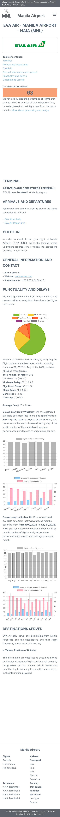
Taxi (32, 767)
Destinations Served (13, 79)
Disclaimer (34, 811)
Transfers (35, 779)
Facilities (34, 790)
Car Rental (35, 786)
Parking (34, 783)
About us (51, 811)
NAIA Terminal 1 (11, 786)
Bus (32, 764)
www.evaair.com (23, 276)
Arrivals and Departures (15, 64)
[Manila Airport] (6, 13)
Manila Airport (31, 16)
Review (34, 802)
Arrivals (7, 760)
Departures (9, 764)
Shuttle (33, 775)
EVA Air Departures (14, 223)
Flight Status (9, 767)
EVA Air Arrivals (12, 219)
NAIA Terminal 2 (11, 790)
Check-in (7, 68)
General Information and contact (20, 72)
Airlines (34, 756)
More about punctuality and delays (30, 110)
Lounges (34, 798)
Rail (32, 771)
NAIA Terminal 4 (11, 798)
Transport (35, 760)
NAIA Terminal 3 (11, 794)
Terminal (7, 60)
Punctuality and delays (15, 75)
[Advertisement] (30, 145)
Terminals (8, 783)
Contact (43, 811)
